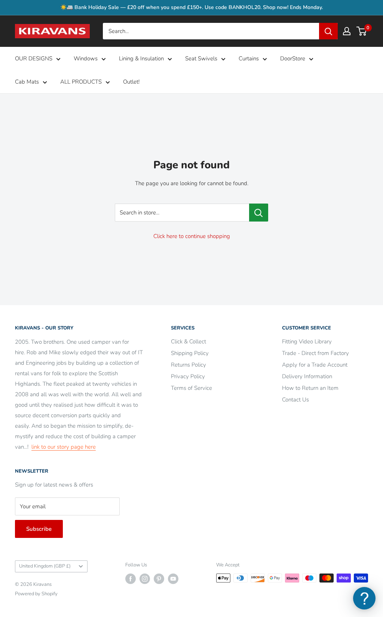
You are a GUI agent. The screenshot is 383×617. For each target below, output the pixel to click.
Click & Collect (188, 341)
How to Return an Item (310, 388)
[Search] (328, 31)
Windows (86, 58)
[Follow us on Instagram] (145, 579)
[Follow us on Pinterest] (159, 579)
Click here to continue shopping (191, 236)
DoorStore (292, 58)
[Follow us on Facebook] (130, 579)
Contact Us (295, 399)
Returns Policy (188, 364)
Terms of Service (191, 388)
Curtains (249, 58)
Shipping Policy (190, 353)
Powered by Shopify (36, 593)
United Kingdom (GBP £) (45, 566)
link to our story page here (63, 447)
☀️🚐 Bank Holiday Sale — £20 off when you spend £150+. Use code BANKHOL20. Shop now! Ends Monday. (191, 7)
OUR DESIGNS (33, 58)
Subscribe (39, 529)
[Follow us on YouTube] (173, 579)
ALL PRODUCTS (81, 81)
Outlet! (131, 81)
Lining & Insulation (141, 58)
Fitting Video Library (307, 341)
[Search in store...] (258, 213)
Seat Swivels (201, 58)
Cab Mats (27, 81)
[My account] (346, 31)
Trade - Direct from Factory (315, 353)
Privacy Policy (188, 376)
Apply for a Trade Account (314, 364)
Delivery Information (307, 376)
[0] (362, 31)
